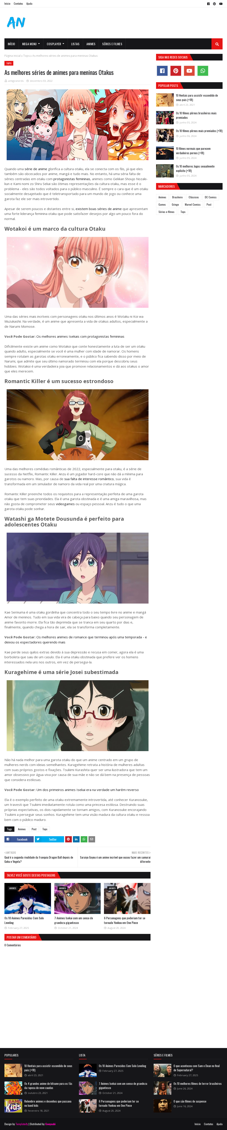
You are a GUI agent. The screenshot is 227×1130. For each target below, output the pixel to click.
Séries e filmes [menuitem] (112, 43)
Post (34, 829)
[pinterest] (214, 4)
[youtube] (220, 4)
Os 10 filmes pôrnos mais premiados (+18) (199, 131)
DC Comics (211, 197)
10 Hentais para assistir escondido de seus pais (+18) (197, 97)
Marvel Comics (193, 204)
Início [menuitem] (11, 43)
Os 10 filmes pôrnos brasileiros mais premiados (196, 115)
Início (7, 3)
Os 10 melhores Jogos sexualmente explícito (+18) (195, 168)
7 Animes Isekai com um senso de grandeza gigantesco (73, 920)
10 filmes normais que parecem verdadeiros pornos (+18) (193, 150)
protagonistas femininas (71, 179)
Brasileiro (177, 197)
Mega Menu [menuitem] (29, 43)
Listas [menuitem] (75, 43)
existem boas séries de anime (99, 209)
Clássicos (194, 197)
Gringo (175, 204)
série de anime (36, 169)
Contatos (18, 3)
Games (162, 204)
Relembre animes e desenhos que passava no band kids (47, 1103)
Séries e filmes (166, 212)
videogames (65, 504)
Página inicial (12, 56)
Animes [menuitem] (91, 43)
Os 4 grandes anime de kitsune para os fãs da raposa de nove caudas (48, 1085)
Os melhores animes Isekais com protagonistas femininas (79, 336)
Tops (26, 56)
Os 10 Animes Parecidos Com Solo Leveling (122, 1066)
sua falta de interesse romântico (89, 479)
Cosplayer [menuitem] (54, 43)
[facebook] (208, 4)
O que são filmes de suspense (190, 1101)
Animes (22, 829)
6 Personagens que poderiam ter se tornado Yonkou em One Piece (124, 920)
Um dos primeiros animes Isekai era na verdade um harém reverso (87, 789)
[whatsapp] (203, 71)
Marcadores (166, 186)
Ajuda (29, 3)
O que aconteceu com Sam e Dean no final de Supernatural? (197, 1068)
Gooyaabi (50, 1124)
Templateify (22, 1124)
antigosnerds (15, 80)
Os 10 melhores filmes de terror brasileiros (198, 1083)
